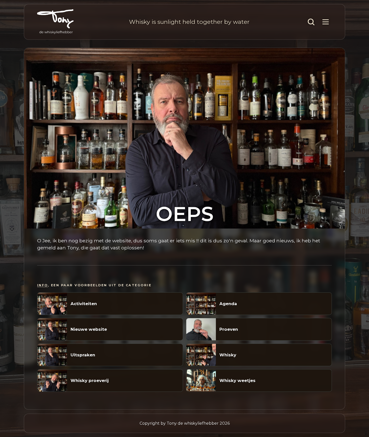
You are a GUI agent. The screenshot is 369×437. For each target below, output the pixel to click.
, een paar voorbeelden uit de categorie (94, 285)
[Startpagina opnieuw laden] (55, 21)
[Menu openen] (325, 22)
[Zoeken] (311, 22)
